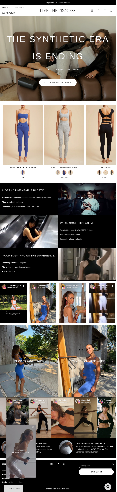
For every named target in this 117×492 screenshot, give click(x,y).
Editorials (6, 478)
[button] (105, 10)
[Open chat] (107, 486)
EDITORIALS (19, 8)
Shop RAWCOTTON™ (58, 82)
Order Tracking (25, 474)
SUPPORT (26, 464)
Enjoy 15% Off (96, 472)
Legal (21, 482)
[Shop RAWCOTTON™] (29, 361)
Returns (22, 478)
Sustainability (7, 482)
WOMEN (5, 8)
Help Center (24, 471)
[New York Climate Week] (87, 361)
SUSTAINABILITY (8, 13)
